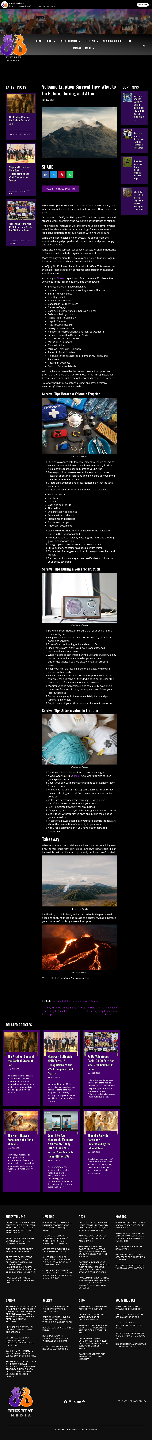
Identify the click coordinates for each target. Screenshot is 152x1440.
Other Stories (25, 241)
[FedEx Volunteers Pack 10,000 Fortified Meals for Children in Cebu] (21, 222)
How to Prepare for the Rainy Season (128, 1247)
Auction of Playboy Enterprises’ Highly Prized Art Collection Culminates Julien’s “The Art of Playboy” (93, 1343)
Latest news (28, 134)
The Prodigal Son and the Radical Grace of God (129, 1315)
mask (77, 775)
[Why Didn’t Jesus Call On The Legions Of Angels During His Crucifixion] (134, 201)
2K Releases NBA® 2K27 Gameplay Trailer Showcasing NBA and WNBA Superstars (20, 1341)
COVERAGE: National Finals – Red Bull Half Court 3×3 (57, 1347)
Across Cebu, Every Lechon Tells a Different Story (56, 1250)
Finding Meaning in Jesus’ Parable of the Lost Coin (128, 1307)
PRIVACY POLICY (138, 1401)
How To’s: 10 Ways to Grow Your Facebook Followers (129, 1266)
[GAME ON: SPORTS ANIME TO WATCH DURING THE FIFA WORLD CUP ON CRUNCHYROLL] (134, 108)
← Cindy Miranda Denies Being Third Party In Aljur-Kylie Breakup (59, 1011)
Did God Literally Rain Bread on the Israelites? (130, 1345)
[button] (65, 1401)
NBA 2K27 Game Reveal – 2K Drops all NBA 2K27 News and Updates (92, 1238)
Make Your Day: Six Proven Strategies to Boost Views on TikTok (130, 1257)
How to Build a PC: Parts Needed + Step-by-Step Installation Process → (99, 1011)
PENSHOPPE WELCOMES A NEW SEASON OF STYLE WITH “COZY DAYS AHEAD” (130, 1225)
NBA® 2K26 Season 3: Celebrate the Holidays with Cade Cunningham (55, 1338)
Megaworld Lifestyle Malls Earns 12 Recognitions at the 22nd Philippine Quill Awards (57, 1226)
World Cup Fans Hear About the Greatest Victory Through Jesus (57, 1309)
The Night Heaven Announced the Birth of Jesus (128, 1325)
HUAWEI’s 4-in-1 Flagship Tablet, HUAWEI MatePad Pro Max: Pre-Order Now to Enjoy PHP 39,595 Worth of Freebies (94, 1251)
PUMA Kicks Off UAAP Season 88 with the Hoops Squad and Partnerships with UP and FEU (93, 1329)
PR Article (13, 243)
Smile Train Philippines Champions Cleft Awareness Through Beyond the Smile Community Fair (57, 1261)
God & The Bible (15, 134)
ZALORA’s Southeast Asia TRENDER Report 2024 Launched (92, 1356)
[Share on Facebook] (45, 174)
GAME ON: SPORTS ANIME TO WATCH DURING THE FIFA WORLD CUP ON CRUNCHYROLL (21, 1353)
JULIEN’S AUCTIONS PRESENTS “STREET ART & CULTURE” (93, 1307)
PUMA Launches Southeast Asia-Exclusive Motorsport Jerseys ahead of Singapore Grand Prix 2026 (57, 1274)
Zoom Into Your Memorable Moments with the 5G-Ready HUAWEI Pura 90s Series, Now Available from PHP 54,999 (94, 1226)
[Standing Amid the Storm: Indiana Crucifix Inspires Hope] (134, 170)
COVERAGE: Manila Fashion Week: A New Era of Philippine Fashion (92, 1317)
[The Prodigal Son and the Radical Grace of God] (21, 116)
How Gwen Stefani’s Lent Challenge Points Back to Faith (20, 1280)
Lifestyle (23, 191)
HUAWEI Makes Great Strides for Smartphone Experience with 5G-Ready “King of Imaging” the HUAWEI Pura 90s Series (94, 1283)
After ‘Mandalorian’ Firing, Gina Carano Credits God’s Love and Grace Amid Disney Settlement (130, 1237)
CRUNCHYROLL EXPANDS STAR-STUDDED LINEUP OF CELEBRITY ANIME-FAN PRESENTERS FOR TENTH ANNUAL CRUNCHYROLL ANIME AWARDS (21, 1228)
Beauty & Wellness (63, 1001)
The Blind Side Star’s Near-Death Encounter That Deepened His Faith (20, 1241)
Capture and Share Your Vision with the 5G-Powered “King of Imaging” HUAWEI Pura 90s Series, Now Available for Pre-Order (94, 1267)
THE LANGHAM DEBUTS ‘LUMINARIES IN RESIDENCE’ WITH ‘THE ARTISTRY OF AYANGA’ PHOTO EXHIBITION (55, 1239)
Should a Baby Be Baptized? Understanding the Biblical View (130, 1335)
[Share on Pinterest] (61, 174)
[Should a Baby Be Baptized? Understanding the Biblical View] (101, 1150)
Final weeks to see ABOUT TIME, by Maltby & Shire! (19, 1250)
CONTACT (123, 1401)
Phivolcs (61, 278)
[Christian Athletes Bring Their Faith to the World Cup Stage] (134, 140)
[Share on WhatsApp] (69, 174)
